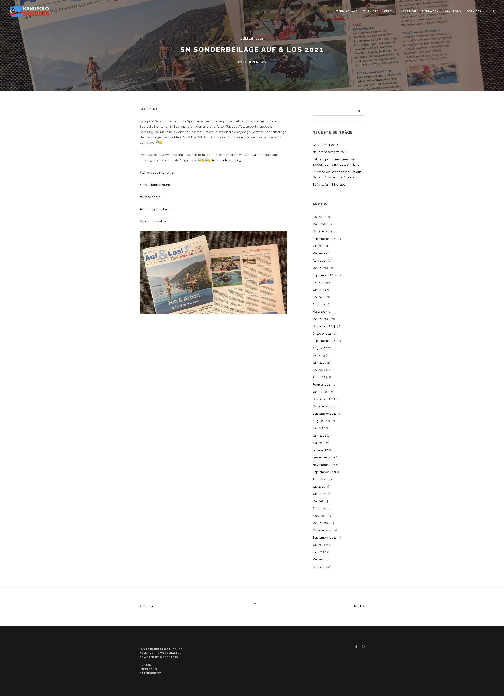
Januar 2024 (322, 319)
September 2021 (324, 472)
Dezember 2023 (324, 326)
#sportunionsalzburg (155, 221)
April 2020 (320, 567)
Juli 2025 (319, 246)
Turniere (370, 11)
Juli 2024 (319, 282)
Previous (148, 606)
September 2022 (325, 413)
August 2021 (321, 479)
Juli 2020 (319, 545)
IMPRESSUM (148, 669)
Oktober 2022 (323, 406)
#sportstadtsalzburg (155, 185)
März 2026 (320, 224)
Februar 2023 (322, 384)
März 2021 (320, 516)
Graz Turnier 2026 (326, 145)
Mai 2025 (319, 253)
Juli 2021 (319, 486)
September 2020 (325, 537)
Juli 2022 (319, 428)
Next (358, 606)
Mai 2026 (319, 217)
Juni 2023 (319, 362)
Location (408, 11)
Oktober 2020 (323, 530)
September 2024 (325, 275)
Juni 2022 (319, 435)
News (261, 62)
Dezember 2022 (324, 399)
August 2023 (322, 348)
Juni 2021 (319, 494)
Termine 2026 (346, 11)
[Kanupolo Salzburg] (29, 10)
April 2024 (320, 304)
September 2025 (325, 239)
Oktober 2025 (323, 231)
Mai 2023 (319, 370)
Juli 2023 (319, 355)
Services (474, 11)
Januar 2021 (321, 523)
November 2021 (324, 464)
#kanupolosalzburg (226, 160)
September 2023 (325, 341)
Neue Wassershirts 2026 (330, 152)
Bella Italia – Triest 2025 (330, 184)
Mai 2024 (319, 297)
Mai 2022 (319, 443)
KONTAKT (146, 665)
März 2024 (320, 311)
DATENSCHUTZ (150, 673)
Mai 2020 (319, 559)
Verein (389, 11)
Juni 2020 (319, 552)
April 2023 (320, 377)
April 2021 (320, 508)
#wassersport (150, 197)
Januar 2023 (321, 392)
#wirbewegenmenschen (157, 172)
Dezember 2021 (324, 457)
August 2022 (322, 421)
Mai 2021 (319, 501)
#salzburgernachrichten (157, 209)
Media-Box (430, 11)
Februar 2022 (322, 450)
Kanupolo (453, 11)
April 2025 (320, 260)
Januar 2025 (321, 268)
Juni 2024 (319, 290)
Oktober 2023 (323, 333)
